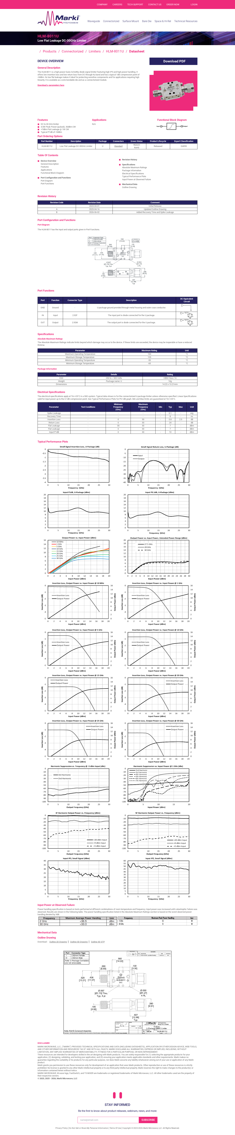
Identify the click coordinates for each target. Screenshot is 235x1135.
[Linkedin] (114, 1095)
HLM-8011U (115, 51)
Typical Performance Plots (134, 176)
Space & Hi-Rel (163, 21)
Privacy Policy (61, 1128)
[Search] (185, 4)
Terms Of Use (115, 1128)
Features (45, 167)
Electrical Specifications (133, 173)
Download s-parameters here (51, 85)
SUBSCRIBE (148, 1119)
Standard (118, 146)
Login (194, 4)
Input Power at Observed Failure (136, 179)
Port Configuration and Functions (56, 177)
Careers (117, 4)
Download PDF (174, 61)
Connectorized (72, 51)
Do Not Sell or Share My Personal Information (88, 1128)
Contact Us (154, 4)
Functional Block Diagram (52, 173)
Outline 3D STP (98, 942)
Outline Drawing (129, 187)
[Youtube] (120, 1095)
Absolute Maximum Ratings (134, 167)
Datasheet (136, 51)
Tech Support (135, 4)
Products (49, 51)
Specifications (128, 164)
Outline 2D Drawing (58, 942)
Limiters (95, 51)
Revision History (129, 159)
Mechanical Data (129, 184)
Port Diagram (47, 181)
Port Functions (47, 183)
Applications (46, 170)
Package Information (131, 170)
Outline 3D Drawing (79, 942)
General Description (50, 164)
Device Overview (48, 161)
